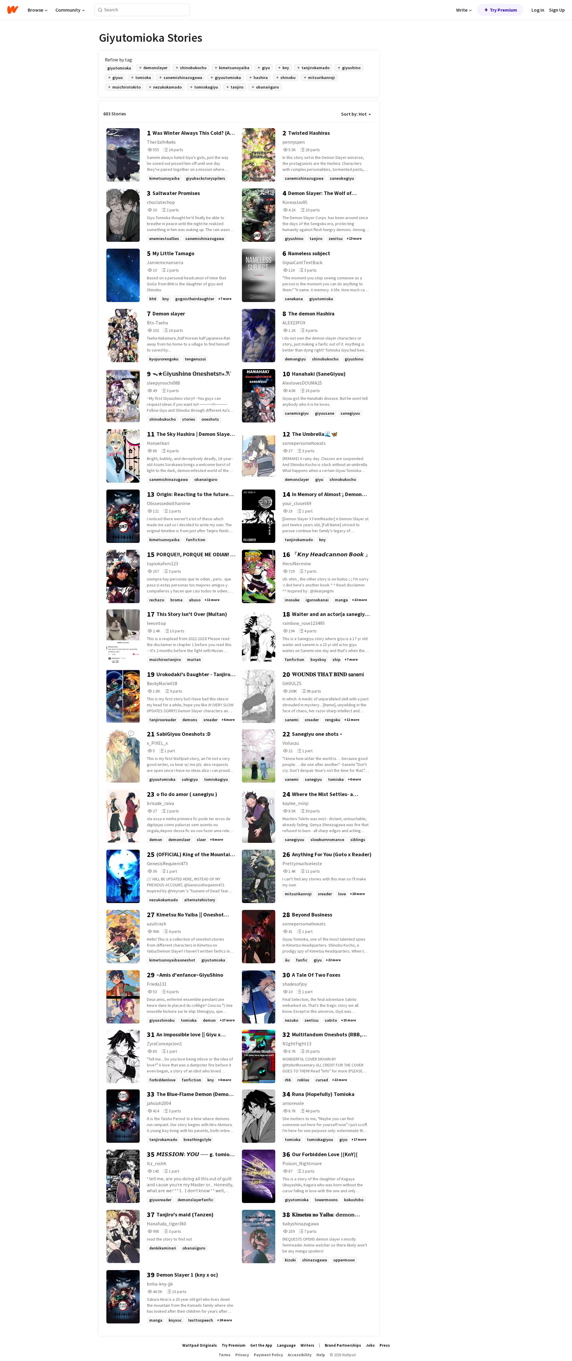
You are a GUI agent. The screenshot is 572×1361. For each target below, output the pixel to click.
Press (385, 1345)
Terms (225, 1354)
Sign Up (557, 10)
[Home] (12, 10)
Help (320, 1354)
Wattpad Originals (199, 1345)
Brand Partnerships (343, 1345)
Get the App (261, 1345)
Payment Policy (268, 1354)
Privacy (242, 1354)
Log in (537, 10)
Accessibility (300, 1354)
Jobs (370, 1345)
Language (286, 1345)
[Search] (100, 10)
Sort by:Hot (354, 114)
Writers (307, 1345)
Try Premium (503, 10)
